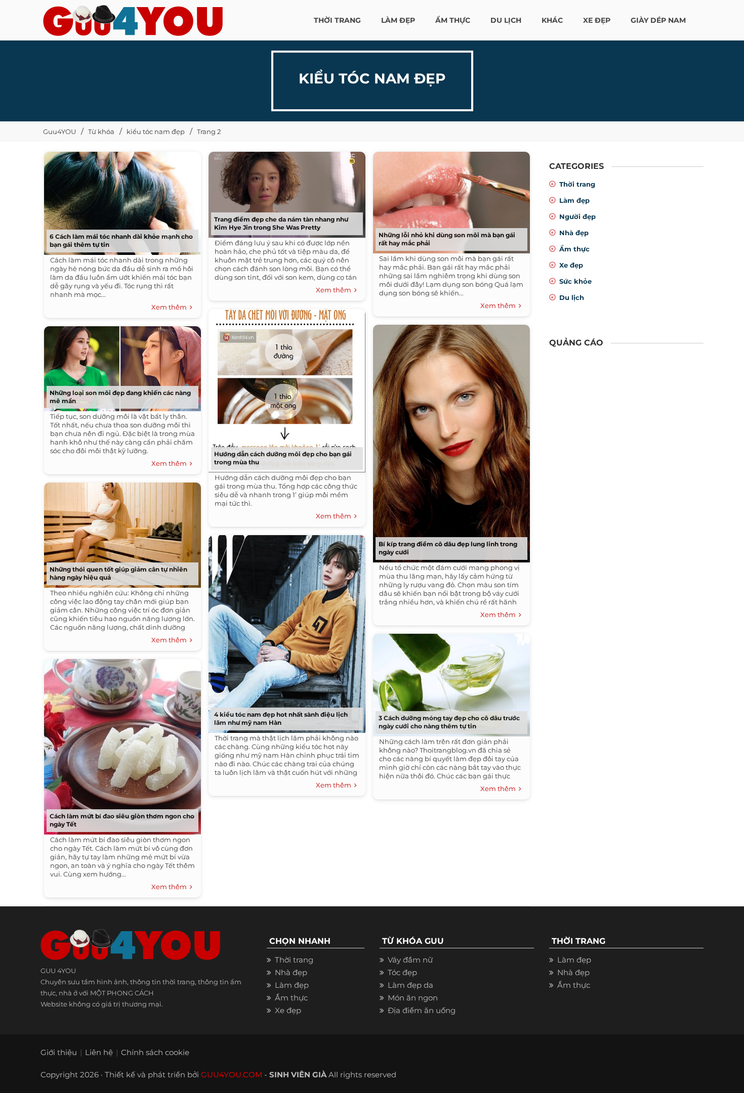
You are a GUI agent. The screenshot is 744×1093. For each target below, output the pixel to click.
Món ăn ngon (413, 997)
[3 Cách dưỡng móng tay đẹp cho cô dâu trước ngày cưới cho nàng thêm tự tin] (449, 681)
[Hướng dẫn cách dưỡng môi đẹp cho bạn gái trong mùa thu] (284, 387)
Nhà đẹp (574, 233)
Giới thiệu (58, 1052)
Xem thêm (170, 307)
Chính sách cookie (155, 1052)
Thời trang (577, 184)
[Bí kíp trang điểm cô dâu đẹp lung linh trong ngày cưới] (449, 440)
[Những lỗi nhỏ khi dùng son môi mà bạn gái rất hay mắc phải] (449, 199)
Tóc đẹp (402, 972)
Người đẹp (577, 216)
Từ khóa (101, 131)
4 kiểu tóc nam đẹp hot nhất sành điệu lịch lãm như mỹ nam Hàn (281, 718)
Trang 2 (209, 131)
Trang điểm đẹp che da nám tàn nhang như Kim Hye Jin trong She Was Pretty (281, 223)
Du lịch (571, 297)
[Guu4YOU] (132, 17)
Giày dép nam (658, 20)
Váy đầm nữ (410, 960)
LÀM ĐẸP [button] (398, 20)
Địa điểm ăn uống (422, 1010)
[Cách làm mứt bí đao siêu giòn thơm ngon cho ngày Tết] (120, 744)
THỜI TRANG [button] (337, 20)
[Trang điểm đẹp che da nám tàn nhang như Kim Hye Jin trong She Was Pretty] (284, 191)
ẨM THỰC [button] (452, 20)
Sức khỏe (575, 281)
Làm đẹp (574, 200)
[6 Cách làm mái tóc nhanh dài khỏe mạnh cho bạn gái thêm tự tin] (120, 200)
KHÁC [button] (552, 20)
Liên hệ (99, 1052)
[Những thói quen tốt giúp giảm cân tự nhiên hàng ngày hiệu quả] (120, 532)
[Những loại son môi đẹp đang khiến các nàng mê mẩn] (120, 365)
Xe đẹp (571, 265)
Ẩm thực (574, 249)
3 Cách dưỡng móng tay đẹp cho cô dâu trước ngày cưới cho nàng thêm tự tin (449, 722)
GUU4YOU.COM (231, 1074)
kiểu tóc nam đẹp (156, 131)
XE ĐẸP (596, 20)
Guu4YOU (59, 131)
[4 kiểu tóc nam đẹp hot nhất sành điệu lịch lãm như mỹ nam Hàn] (284, 630)
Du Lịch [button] (505, 20)
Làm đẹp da (410, 985)
